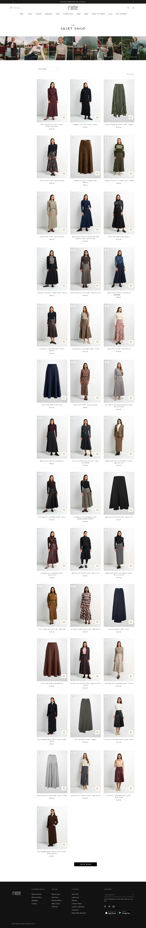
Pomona (74, 900)
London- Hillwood (78, 907)
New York (75, 894)
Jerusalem (75, 910)
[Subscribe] (133, 895)
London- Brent (77, 903)
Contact (34, 903)
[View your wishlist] (128, 8)
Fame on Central (20, 923)
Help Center (56, 903)
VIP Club (55, 907)
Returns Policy (57, 900)
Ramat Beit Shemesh (79, 913)
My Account (56, 894)
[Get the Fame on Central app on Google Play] (124, 914)
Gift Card (55, 897)
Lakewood (75, 897)
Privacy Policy (36, 897)
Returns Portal (36, 894)
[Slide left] (13, 2)
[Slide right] (132, 2)
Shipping (35, 900)
